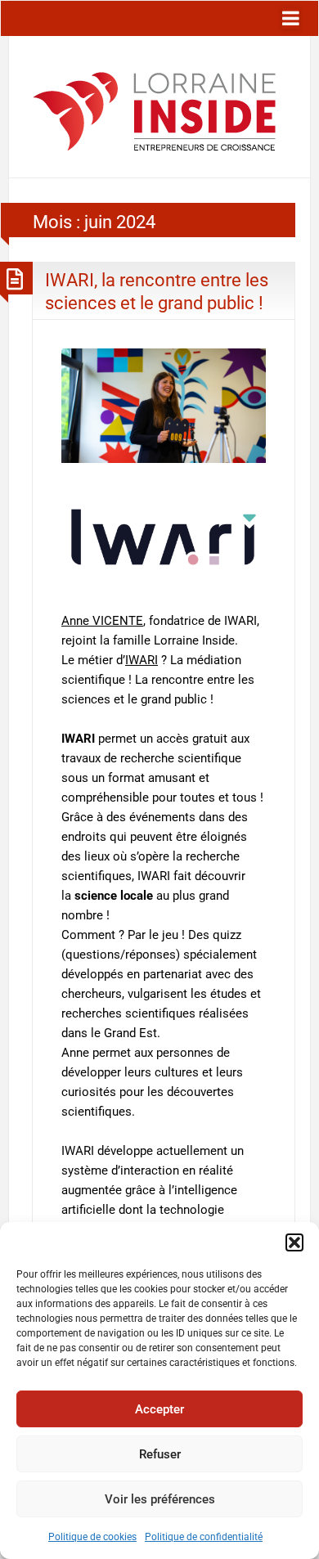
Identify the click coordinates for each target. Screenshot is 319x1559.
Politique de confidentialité (204, 1537)
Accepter (159, 1409)
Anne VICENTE (102, 620)
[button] (294, 1242)
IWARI (141, 660)
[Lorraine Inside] (155, 106)
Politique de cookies (92, 1537)
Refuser (160, 1454)
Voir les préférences (160, 1499)
